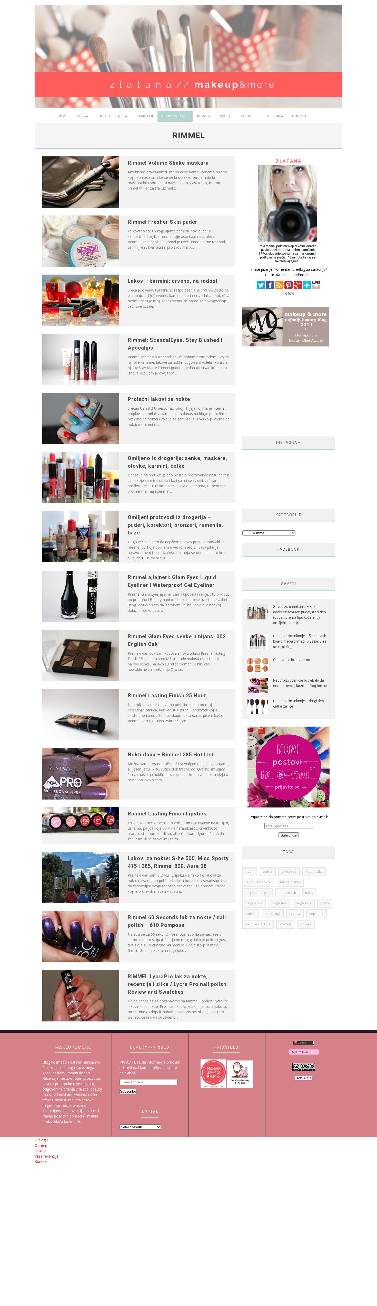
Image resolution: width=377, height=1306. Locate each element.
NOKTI (105, 116)
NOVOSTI (204, 116)
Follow (288, 293)
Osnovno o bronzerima (291, 660)
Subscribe (128, 1091)
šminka (306, 924)
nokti (325, 903)
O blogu (41, 1140)
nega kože (254, 903)
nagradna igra (258, 892)
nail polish (287, 892)
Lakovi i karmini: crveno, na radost (173, 281)
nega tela (304, 903)
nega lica (279, 903)
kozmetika (314, 871)
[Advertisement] (285, 391)
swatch (285, 924)
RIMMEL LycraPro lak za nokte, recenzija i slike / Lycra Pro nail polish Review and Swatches (177, 984)
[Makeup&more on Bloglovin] (304, 1055)
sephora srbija (258, 924)
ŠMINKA (82, 116)
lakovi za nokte (258, 882)
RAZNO (246, 116)
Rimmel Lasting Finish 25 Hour (167, 695)
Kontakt (299, 116)
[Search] (335, 117)
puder (251, 914)
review (294, 914)
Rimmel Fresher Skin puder (162, 222)
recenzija (272, 914)
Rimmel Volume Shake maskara (168, 163)
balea (267, 871)
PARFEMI (146, 116)
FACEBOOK (288, 549)
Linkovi (40, 1150)
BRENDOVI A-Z (173, 116)
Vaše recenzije (46, 1156)
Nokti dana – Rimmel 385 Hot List (171, 754)
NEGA (122, 116)
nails (309, 892)
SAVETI (226, 116)
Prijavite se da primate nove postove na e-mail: (289, 816)
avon (250, 871)
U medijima (273, 116)
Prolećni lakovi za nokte (159, 399)
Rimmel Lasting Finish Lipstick (167, 814)
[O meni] (288, 263)
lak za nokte (290, 882)
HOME (62, 116)
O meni (41, 1145)
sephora (316, 914)
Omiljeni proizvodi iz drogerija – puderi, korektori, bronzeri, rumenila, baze (175, 525)
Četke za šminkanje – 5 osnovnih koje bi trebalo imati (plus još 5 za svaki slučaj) (299, 641)
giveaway (289, 871)
